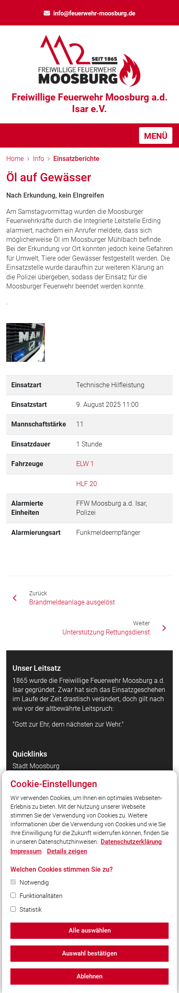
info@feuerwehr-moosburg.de (94, 13)
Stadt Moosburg (36, 766)
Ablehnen (89, 976)
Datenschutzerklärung (131, 841)
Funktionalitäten (41, 896)
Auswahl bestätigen (89, 953)
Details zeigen (67, 851)
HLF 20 (86, 484)
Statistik (31, 909)
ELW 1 (85, 464)
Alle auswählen (90, 930)
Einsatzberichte (76, 159)
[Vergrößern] (25, 342)
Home (15, 159)
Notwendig (34, 882)
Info (38, 159)
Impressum (26, 851)
